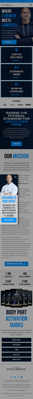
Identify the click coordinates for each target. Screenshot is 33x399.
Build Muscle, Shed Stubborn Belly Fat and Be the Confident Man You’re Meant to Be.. (9, 210)
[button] (15, 176)
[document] (16, 199)
